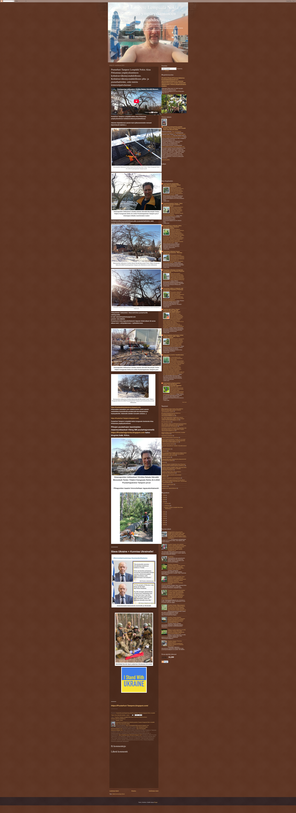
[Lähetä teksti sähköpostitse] (133, 715)
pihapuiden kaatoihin (166, 457)
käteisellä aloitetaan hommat (167, 443)
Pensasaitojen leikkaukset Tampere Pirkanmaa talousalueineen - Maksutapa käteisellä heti (172, 252)
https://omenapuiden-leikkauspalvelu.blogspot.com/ (137, 725)
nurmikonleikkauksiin (166, 449)
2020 (164, 514)
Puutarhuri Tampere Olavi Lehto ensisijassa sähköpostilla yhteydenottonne (171, 472)
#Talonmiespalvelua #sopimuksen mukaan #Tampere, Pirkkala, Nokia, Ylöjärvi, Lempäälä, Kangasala (173, 336)
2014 (164, 524)
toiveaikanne (164, 486)
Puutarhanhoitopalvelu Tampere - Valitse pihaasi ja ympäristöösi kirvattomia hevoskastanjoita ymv (172, 205)
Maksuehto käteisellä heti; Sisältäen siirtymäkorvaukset (173, 445)
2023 (164, 499)
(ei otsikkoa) (170, 556)
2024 (164, 497)
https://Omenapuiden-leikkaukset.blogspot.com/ (172, 137)
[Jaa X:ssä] (138, 715)
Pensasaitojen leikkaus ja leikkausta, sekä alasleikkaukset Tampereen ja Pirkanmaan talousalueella (173, 289)
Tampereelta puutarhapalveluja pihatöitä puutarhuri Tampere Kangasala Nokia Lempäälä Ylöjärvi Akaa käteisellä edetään (174, 128)
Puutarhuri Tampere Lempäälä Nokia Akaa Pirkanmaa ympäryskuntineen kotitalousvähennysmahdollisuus (144, 13)
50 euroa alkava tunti (166, 421)
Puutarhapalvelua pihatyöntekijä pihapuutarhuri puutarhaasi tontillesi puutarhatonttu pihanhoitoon (172, 185)
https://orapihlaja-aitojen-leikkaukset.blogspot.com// (130, 735)
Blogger (155, 802)
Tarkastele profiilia (165, 159)
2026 (164, 495)
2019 (164, 516)
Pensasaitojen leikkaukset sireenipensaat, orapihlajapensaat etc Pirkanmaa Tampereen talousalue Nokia (173, 271)
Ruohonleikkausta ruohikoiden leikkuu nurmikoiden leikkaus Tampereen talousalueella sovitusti (172, 227)
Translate (167, 70)
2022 (164, 501)
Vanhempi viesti (153, 791)
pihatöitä (163, 462)
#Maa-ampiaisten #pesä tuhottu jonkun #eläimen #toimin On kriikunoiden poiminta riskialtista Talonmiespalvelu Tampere (172, 410)
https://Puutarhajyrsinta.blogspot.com (128, 432)
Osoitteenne (164, 451)
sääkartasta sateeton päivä (167, 484)
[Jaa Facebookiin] (140, 715)
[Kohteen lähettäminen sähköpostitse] (135, 715)
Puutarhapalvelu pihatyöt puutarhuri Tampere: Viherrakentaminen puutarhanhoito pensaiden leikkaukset (172, 384)
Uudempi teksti (114, 791)
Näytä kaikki (184, 402)
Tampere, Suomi (119, 720)
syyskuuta (166, 503)
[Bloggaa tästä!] (137, 715)
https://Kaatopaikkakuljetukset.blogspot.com (126, 407)
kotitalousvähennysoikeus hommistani (170, 437)
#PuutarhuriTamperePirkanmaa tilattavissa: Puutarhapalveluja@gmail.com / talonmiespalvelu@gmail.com (171, 414)
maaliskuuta (167, 505)
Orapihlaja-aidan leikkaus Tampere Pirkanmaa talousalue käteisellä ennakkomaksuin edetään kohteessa (171, 310)
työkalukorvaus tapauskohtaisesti (168, 488)
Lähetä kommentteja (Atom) (118, 794)
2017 (164, 520)
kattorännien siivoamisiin (167, 435)
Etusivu (133, 791)
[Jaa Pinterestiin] (141, 715)
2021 (164, 512)
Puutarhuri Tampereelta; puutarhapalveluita (171, 478)
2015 (164, 522)
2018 (164, 518)
